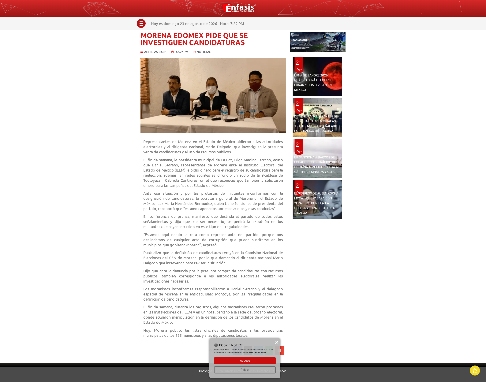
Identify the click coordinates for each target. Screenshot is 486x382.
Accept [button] (245, 360)
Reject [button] (245, 370)
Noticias (204, 52)
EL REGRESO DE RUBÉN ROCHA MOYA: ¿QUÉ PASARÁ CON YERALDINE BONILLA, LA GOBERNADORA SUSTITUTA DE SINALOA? (316, 203)
